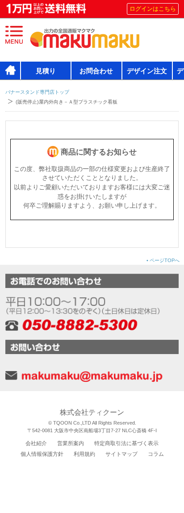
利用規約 (84, 454)
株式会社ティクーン (92, 412)
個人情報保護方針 (42, 454)
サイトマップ (121, 454)
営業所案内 (70, 443)
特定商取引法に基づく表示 (126, 443)
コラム (156, 454)
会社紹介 (36, 443)
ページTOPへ (163, 260)
